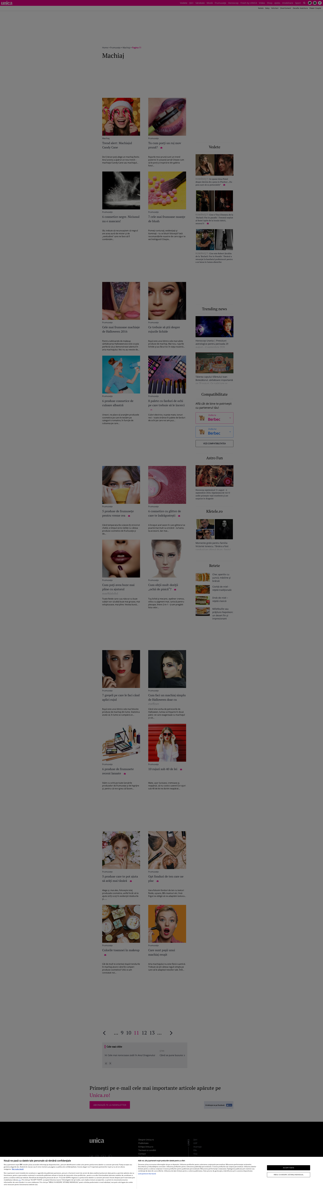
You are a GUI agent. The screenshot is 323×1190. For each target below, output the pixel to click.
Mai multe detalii (18, 1169)
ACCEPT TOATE (288, 1168)
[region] (161, 1173)
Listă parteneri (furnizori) (147, 1174)
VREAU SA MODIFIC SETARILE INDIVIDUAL (288, 1175)
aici (20, 1180)
